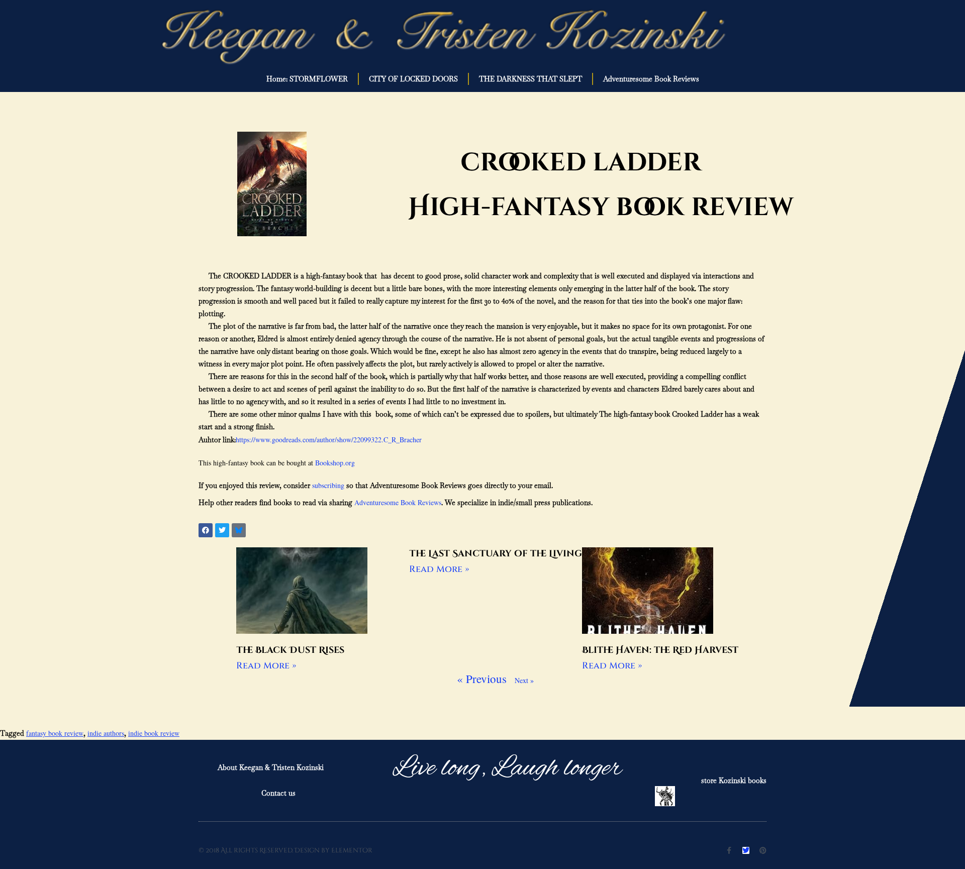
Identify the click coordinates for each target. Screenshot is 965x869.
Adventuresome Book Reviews (651, 78)
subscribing (328, 485)
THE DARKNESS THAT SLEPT (530, 78)
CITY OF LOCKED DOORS (413, 78)
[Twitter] (745, 850)
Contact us (278, 793)
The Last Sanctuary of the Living (495, 553)
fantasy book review (54, 733)
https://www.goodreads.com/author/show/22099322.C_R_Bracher (329, 439)
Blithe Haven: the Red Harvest (660, 650)
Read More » (266, 665)
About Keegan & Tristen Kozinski (271, 767)
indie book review (153, 733)
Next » (524, 680)
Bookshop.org (335, 462)
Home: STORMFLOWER (307, 78)
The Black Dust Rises (290, 650)
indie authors (105, 733)
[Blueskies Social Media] (239, 530)
